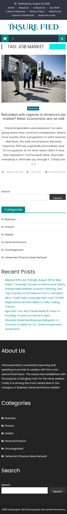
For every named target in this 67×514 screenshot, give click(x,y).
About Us (24, 7)
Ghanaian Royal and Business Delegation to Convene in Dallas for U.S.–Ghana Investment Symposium (33, 324)
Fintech (9, 227)
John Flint (35, 172)
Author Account (46, 15)
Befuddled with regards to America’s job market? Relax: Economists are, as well (33, 117)
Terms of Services (15, 11)
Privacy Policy (37, 11)
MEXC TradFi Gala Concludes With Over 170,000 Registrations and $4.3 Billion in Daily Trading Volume (34, 302)
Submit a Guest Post (23, 15)
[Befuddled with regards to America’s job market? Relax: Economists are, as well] (33, 79)
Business (33, 108)
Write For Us (55, 11)
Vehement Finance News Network (26, 257)
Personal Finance (15, 242)
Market (9, 234)
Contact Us (39, 7)
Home (11, 7)
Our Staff (54, 7)
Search (5, 191)
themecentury (57, 509)
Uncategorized (14, 250)
